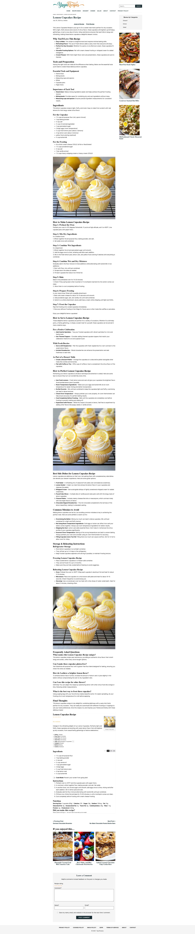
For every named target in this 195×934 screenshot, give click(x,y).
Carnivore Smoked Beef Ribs (129, 101)
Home (54, 14)
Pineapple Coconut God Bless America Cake (63, 863)
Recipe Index (60, 14)
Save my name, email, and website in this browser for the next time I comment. (84, 912)
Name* (56, 905)
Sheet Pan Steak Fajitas (127, 64)
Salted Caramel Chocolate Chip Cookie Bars (105, 863)
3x (114, 751)
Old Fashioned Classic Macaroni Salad (130, 138)
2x (111, 751)
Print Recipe (90, 24)
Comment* (58, 888)
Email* (87, 905)
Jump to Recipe (79, 24)
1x (108, 751)
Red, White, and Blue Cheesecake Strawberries (84, 863)
